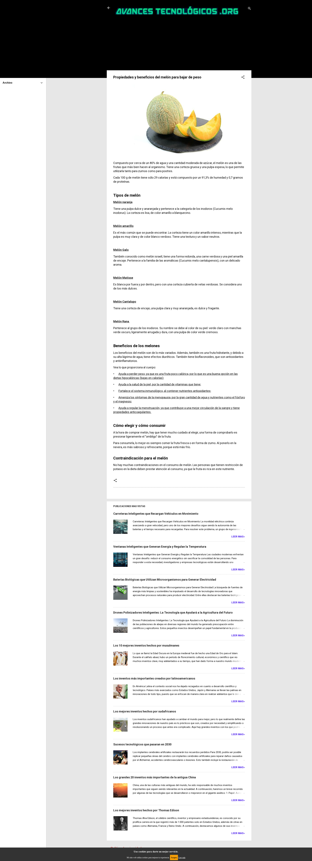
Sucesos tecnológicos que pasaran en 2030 (142, 744)
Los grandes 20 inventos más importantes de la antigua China (154, 777)
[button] (243, 77)
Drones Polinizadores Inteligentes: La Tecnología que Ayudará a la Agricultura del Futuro (173, 612)
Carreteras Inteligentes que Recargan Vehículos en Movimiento (155, 513)
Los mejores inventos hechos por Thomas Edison (146, 810)
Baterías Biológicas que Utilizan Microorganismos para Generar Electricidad (164, 579)
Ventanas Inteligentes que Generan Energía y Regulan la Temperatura (159, 546)
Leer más (181, 857)
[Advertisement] (179, 46)
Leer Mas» (238, 536)
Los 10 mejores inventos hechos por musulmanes (146, 645)
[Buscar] (249, 9)
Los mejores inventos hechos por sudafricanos (144, 711)
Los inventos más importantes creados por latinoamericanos (154, 678)
